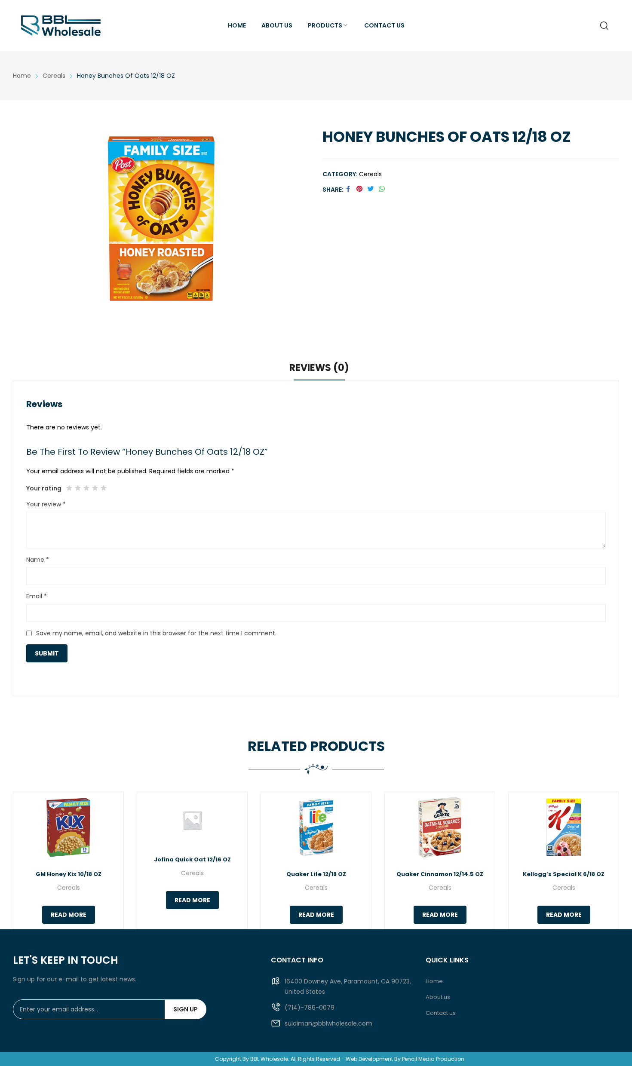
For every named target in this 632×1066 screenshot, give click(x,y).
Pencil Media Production (433, 1059)
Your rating (43, 488)
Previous (23, 860)
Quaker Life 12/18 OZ (316, 874)
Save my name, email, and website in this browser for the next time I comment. (156, 633)
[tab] (319, 369)
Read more (68, 914)
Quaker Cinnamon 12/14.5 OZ (439, 874)
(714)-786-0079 (309, 1007)
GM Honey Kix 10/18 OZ (68, 874)
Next (608, 860)
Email (36, 596)
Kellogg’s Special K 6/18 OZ (563, 874)
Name (37, 559)
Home (434, 981)
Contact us (441, 1013)
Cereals (370, 174)
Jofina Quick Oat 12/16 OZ (192, 859)
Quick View (68, 827)
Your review (46, 504)
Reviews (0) (319, 367)
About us (438, 997)
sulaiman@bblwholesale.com (328, 1023)
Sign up (185, 1009)
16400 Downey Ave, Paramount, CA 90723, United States (348, 986)
